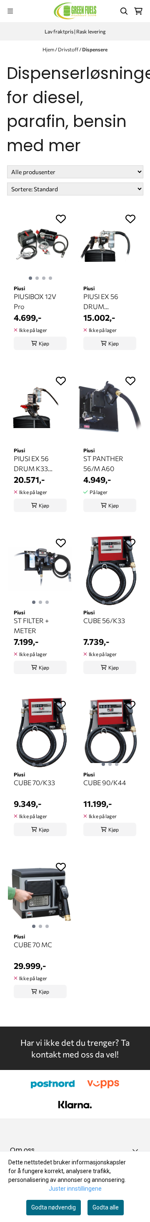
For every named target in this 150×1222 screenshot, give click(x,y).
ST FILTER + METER (31, 625)
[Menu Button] (10, 11)
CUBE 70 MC (33, 944)
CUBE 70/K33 (34, 782)
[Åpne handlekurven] (138, 11)
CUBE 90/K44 (104, 782)
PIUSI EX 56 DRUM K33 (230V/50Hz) (33, 464)
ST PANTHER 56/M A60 (103, 463)
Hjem (48, 49)
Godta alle (105, 1207)
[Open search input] (124, 11)
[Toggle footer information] (136, 1150)
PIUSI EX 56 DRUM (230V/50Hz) (103, 302)
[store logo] (75, 11)
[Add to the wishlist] (61, 219)
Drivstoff (68, 49)
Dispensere (95, 49)
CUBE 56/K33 (104, 620)
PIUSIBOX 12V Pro (35, 301)
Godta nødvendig (53, 1207)
